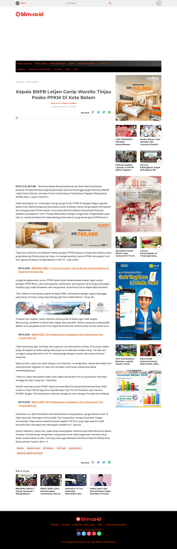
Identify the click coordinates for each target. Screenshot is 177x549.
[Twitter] (84, 533)
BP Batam (49, 448)
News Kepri (41, 63)
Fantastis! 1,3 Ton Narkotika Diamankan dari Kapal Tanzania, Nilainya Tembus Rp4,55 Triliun (74, 491)
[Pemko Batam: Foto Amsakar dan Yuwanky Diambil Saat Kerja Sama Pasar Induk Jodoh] (150, 131)
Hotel (71, 63)
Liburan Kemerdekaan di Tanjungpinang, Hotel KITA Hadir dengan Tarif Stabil (150, 253)
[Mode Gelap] (159, 3)
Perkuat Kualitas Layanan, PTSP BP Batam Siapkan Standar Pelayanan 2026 (125, 167)
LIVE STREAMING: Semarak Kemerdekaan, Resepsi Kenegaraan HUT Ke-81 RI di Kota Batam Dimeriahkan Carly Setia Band (126, 142)
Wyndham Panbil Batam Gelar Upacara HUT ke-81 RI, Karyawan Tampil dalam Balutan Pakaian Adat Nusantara (126, 253)
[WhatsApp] (99, 533)
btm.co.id (55, 103)
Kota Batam (75, 448)
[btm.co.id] (29, 14)
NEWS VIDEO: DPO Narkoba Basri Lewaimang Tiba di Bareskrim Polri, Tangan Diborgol (50, 491)
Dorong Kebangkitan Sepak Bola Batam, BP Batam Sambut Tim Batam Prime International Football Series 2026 (150, 167)
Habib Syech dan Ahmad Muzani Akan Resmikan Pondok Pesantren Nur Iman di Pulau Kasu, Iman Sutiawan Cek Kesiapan (100, 491)
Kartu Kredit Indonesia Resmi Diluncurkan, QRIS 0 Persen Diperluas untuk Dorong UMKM (150, 361)
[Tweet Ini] (98, 112)
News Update (69, 103)
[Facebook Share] (93, 112)
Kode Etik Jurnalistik (116, 525)
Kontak (58, 69)
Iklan (67, 69)
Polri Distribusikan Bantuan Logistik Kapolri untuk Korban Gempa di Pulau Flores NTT (125, 361)
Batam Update (24, 63)
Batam (20, 448)
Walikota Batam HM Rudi (29, 453)
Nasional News (57, 63)
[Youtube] (94, 533)
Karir (75, 69)
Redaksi (21, 69)
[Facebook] (78, 533)
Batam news (33, 448)
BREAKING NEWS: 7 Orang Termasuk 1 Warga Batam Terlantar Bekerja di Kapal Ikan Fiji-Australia (26, 491)
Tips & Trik (103, 63)
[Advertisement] (88, 40)
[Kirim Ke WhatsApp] (109, 112)
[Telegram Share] (104, 112)
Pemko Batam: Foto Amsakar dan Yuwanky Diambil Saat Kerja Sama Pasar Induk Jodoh (150, 142)
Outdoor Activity (85, 63)
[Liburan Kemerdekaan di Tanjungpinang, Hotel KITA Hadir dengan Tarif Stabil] (150, 242)
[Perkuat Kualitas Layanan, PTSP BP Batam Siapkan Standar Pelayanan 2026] (126, 156)
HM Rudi (61, 448)
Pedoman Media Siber (39, 69)
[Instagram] (89, 533)
